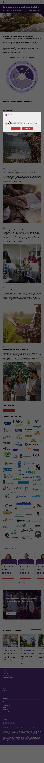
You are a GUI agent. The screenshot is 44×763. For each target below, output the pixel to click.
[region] (22, 122)
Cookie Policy (7, 124)
